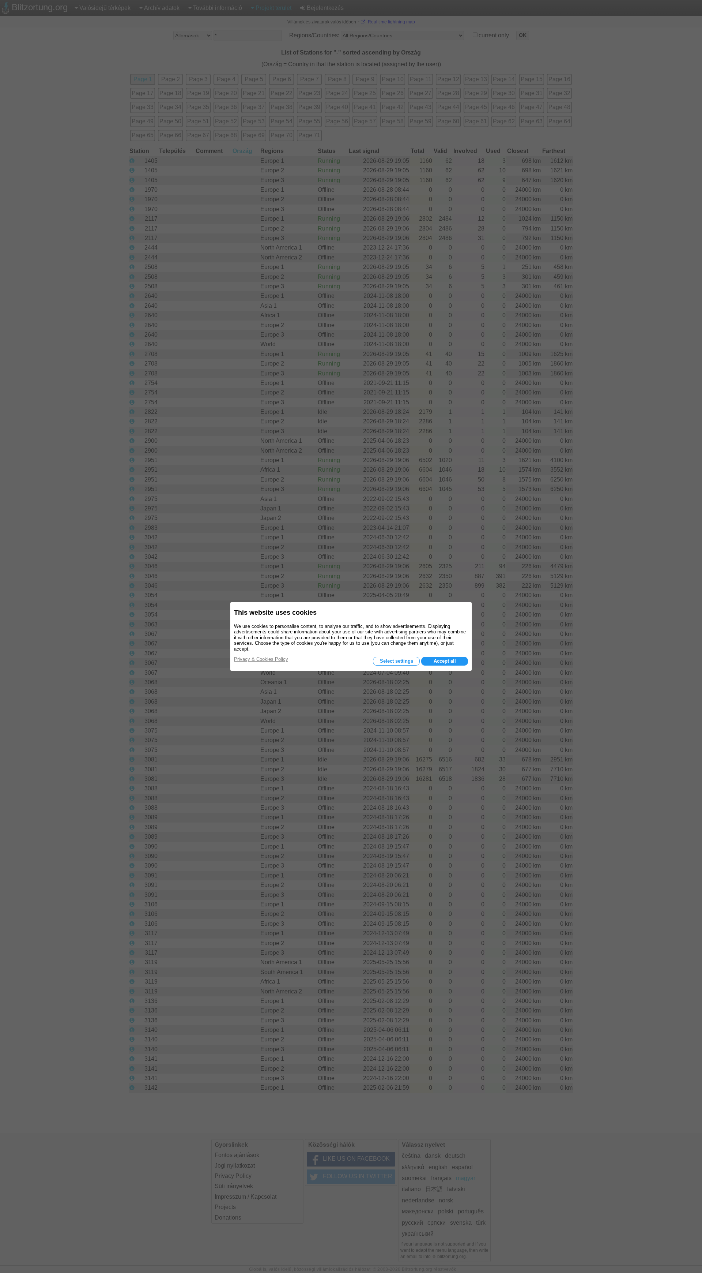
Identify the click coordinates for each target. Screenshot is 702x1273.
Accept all (445, 661)
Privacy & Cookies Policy (261, 659)
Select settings (396, 661)
